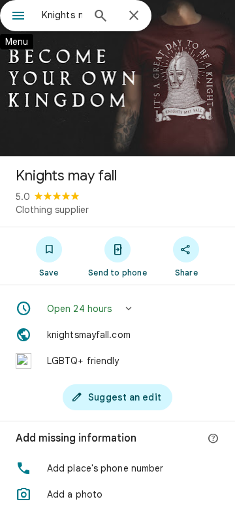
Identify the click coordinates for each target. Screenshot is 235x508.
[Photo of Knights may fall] (117, 78)
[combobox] (62, 15)
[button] (117, 309)
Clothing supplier (52, 210)
